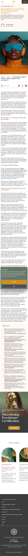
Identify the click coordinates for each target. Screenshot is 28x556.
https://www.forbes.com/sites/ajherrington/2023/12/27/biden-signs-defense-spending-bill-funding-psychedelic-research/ (14, 380)
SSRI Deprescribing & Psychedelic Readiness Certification (12, 514)
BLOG (8, 77)
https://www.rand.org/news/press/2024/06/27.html (15, 334)
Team (3, 501)
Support (10, 547)
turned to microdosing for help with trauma (13, 161)
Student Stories (4, 512)
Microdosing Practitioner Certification (9, 499)
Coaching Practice (6, 464)
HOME (2, 77)
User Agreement (5, 545)
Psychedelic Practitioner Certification (8, 504)
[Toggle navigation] (2, 1)
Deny (14, 286)
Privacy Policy (23, 545)
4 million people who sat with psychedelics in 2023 (12, 169)
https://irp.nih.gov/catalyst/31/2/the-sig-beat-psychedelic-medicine (13, 367)
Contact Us (4, 516)
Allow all (14, 282)
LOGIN (25, 2)
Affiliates (3, 521)
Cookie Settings (17, 547)
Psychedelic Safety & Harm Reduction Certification (11, 509)
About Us (3, 507)
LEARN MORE (14, 428)
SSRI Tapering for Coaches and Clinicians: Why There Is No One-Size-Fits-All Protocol (9, 469)
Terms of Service (15, 545)
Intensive (3, 519)
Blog (3, 524)
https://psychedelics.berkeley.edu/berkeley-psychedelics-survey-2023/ (14, 349)
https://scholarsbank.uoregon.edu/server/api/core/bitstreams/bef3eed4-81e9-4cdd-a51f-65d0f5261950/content (14, 340)
